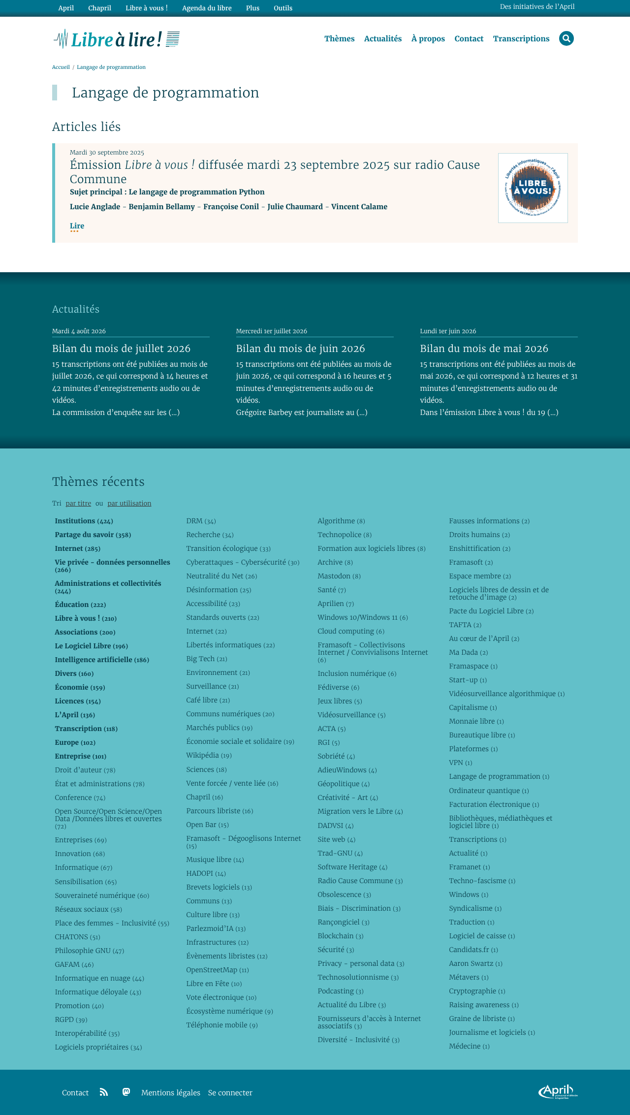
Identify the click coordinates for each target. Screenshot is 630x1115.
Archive (335, 562)
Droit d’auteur (85, 769)
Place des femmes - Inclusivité (112, 923)
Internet (206, 631)
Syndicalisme (475, 908)
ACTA (331, 728)
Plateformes (473, 748)
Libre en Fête (214, 983)
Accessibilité (213, 603)
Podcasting (340, 991)
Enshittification (479, 548)
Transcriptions (521, 39)
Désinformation (218, 589)
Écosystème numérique (229, 1011)
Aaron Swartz (476, 963)
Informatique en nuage (99, 978)
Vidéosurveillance (351, 714)
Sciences (206, 769)
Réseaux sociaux (88, 909)
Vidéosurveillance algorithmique (507, 693)
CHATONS (77, 936)
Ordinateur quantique (489, 790)
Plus (252, 8)
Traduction (471, 922)
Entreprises (80, 839)
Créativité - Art (347, 797)
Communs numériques (230, 713)
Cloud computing (350, 631)
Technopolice (344, 534)
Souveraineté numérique (102, 895)
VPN (460, 762)
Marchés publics (219, 727)
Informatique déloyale (98, 992)
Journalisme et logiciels (492, 1032)
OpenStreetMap (217, 969)
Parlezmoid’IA (216, 928)
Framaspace (473, 666)
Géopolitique (343, 783)
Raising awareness (484, 1004)
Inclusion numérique (356, 673)
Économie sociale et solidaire (240, 741)
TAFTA (465, 624)
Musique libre (215, 859)
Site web (336, 839)
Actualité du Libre (351, 1004)
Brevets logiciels (219, 887)
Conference (80, 797)
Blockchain (340, 935)
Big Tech (206, 658)
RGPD (71, 1019)
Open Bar (207, 824)
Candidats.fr (473, 949)
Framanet (469, 866)
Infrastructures (217, 942)
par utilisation (129, 503)
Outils (283, 8)
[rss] (104, 1092)
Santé (331, 589)
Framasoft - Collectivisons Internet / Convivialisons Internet (372, 652)
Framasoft (471, 562)
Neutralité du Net (221, 576)
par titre (78, 503)
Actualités (383, 39)
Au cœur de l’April (484, 638)
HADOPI (206, 873)
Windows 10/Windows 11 (362, 617)
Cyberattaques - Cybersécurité (242, 562)
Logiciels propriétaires (98, 1047)
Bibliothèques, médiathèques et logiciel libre (500, 822)
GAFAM (74, 964)
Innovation (80, 853)
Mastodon (339, 576)
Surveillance (212, 686)
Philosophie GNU (89, 950)
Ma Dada (468, 652)
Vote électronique (221, 997)
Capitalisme (473, 707)
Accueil (61, 67)
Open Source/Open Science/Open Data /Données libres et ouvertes (108, 818)
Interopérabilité (87, 1033)
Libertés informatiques (230, 644)
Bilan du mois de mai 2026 (484, 348)
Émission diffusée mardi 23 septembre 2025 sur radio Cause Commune (275, 172)
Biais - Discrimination (359, 908)
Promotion (79, 1005)
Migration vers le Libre (360, 811)
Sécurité (335, 949)
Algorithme (341, 520)
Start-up (468, 679)
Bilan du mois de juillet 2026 (121, 348)
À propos (428, 39)
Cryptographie (477, 991)
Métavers (468, 977)
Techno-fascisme (482, 880)
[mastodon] (126, 1092)
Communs (209, 900)
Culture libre (213, 914)
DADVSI (335, 825)
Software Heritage (352, 866)
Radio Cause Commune (360, 880)
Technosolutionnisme (358, 977)
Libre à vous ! (147, 8)
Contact (469, 39)
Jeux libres (339, 701)
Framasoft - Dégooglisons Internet (243, 842)
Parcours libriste (219, 810)
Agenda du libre (206, 8)
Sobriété (336, 756)
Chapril (204, 797)
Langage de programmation (499, 776)
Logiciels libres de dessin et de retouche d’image (499, 593)
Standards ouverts (222, 617)
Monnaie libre (476, 721)
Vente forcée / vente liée (232, 783)
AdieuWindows (347, 769)
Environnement (218, 672)
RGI (328, 742)
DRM (201, 520)
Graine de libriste (482, 1018)
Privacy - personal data (360, 963)
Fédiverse (338, 687)
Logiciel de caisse (482, 935)
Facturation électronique (494, 804)
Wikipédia (209, 755)
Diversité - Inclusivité (358, 1039)
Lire (77, 226)
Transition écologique (228, 548)
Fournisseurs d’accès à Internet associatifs (369, 1022)
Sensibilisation (86, 881)
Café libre (208, 700)
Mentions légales (170, 1093)
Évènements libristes (226, 956)
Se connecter (230, 1093)
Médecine (469, 1046)
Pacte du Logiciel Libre (491, 610)
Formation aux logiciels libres (371, 548)
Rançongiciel (343, 922)
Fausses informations (489, 520)
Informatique (83, 867)
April (66, 8)
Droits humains (479, 534)
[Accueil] (117, 38)
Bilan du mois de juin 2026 (301, 348)
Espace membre (480, 576)
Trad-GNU (340, 853)
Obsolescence (344, 894)
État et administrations (99, 783)
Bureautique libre (482, 735)
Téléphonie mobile (221, 1024)
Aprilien (335, 603)
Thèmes (339, 39)
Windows (468, 894)
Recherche (210, 534)
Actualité (468, 853)
